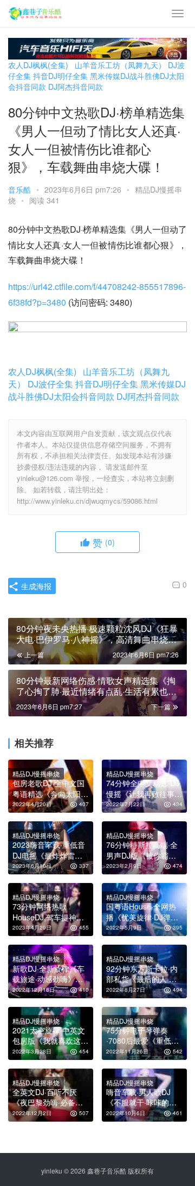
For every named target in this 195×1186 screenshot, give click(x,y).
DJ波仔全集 (50, 384)
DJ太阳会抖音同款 (78, 396)
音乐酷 (19, 189)
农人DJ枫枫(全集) (38, 65)
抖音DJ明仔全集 (60, 75)
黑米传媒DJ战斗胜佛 (125, 75)
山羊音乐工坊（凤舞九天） (120, 65)
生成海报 (35, 586)
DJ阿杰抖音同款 (75, 86)
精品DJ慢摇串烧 (36, 773)
